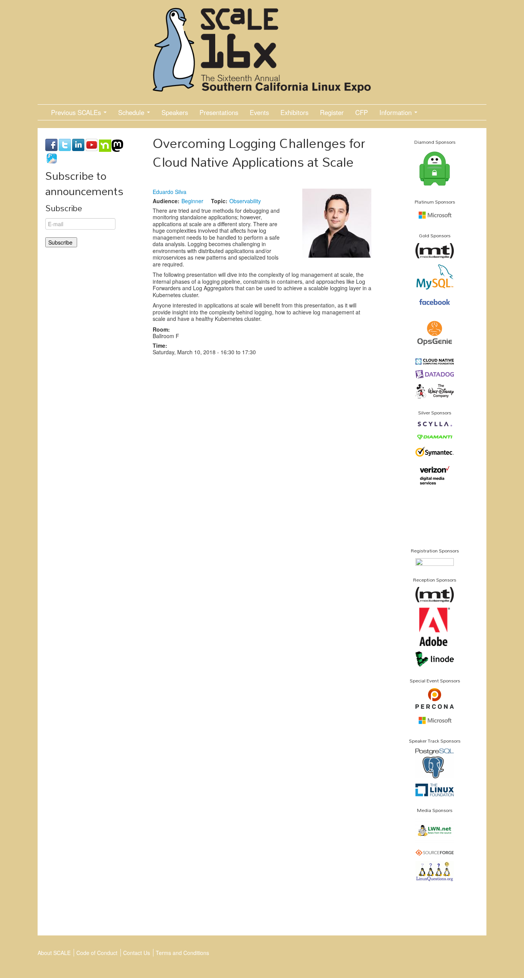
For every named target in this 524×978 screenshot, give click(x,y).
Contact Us (136, 953)
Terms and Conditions (182, 953)
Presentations (218, 112)
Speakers (174, 112)
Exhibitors (294, 112)
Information (396, 112)
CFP (361, 112)
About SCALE (54, 953)
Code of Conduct (96, 953)
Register (332, 112)
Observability (245, 201)
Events (259, 112)
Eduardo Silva (169, 192)
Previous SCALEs (77, 112)
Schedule (132, 112)
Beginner (192, 201)
